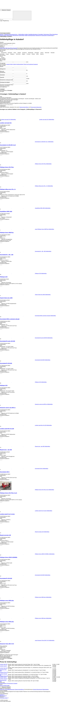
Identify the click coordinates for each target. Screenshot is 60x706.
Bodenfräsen (55, 34)
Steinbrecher (38, 35)
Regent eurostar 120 (5, 535)
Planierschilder (3, 35)
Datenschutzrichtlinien (24, 107)
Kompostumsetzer (31, 35)
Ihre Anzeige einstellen (5, 102)
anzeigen (2, 89)
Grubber (26, 34)
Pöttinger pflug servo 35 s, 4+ (8, 189)
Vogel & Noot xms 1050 (6, 297)
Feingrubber (40, 34)
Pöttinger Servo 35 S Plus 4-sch (8, 493)
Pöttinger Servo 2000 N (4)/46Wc (8, 557)
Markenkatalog (45, 689)
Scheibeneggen (50, 35)
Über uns (2, 685)
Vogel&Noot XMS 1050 (6, 211)
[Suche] (22, 15)
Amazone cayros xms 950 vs (7, 407)
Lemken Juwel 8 (3, 665)
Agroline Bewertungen (37, 689)
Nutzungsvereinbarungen (36, 107)
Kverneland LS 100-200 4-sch (8, 145)
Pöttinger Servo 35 (4, 676)
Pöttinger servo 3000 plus (7, 600)
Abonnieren (2, 105)
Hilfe (5, 685)
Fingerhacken (44, 35)
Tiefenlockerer (46, 34)
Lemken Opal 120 (3, 668)
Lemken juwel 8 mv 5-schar (7, 514)
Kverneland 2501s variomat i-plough (9, 319)
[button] (30, 26)
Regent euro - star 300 (6, 449)
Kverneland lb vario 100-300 (7, 341)
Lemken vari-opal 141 (6, 122)
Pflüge (51, 34)
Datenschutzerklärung (19, 689)
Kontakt (7, 685)
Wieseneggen (9, 35)
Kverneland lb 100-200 (6, 363)
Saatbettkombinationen (33, 34)
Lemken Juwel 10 (3, 678)
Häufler (26, 35)
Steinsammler (15, 35)
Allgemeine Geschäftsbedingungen (7, 689)
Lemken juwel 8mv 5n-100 (7, 428)
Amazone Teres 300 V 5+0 (7, 643)
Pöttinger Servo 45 (4, 672)
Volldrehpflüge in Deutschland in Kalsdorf (8, 683)
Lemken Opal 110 (3, 664)
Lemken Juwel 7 (3, 677)
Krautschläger (21, 35)
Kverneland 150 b (4, 472)
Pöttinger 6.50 (3, 276)
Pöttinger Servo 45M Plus (7, 232)
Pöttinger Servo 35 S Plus (7, 167)
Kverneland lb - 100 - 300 (6, 254)
